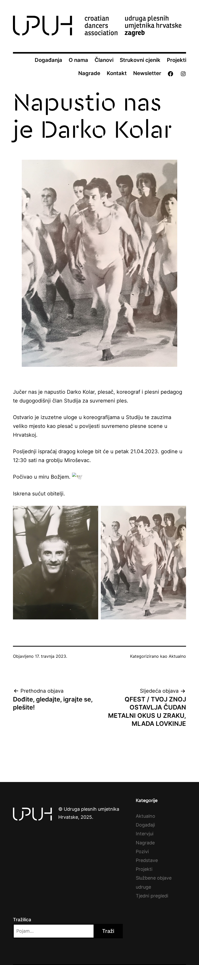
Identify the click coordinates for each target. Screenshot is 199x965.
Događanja (48, 60)
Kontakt (117, 73)
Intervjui (144, 833)
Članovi (104, 60)
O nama (78, 60)
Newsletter (147, 73)
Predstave (147, 860)
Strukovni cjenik (140, 60)
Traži (108, 931)
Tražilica (22, 919)
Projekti (176, 60)
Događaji (145, 825)
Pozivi (142, 851)
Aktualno (177, 656)
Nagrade (89, 73)
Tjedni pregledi (152, 895)
